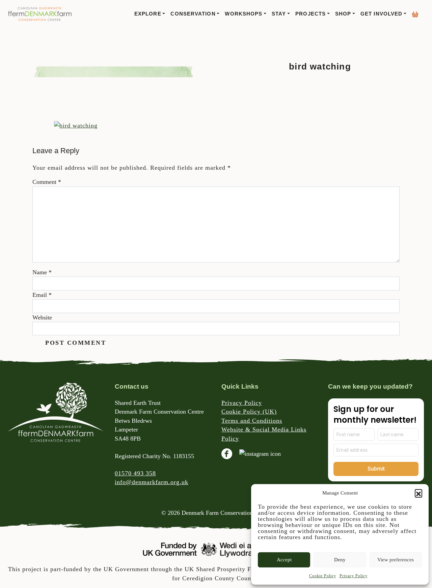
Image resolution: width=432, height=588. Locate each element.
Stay (279, 14)
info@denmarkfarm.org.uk (151, 482)
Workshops (243, 14)
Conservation (192, 14)
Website (42, 317)
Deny (340, 559)
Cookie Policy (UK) (249, 411)
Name (42, 272)
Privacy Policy (354, 575)
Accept (284, 559)
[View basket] (415, 11)
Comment (46, 181)
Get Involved (381, 14)
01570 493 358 (135, 473)
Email (42, 294)
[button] (418, 492)
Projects (310, 14)
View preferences (395, 559)
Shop (343, 14)
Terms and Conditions (251, 420)
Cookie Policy (322, 575)
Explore (147, 14)
